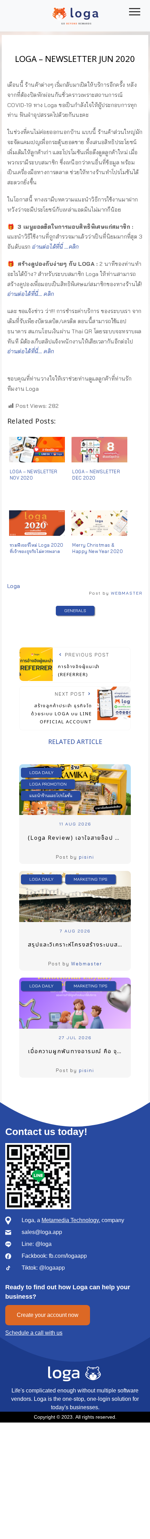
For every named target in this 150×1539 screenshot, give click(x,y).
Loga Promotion (48, 784)
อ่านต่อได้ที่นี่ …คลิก (55, 246)
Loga (13, 585)
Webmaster (86, 963)
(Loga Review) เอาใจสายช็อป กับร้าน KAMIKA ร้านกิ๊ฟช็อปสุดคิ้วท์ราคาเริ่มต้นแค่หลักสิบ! (79, 838)
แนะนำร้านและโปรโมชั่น (50, 795)
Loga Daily (41, 772)
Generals (75, 610)
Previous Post (83, 665)
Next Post (61, 708)
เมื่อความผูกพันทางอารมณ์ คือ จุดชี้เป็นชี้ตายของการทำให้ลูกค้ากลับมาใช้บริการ (79, 1051)
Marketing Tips (90, 879)
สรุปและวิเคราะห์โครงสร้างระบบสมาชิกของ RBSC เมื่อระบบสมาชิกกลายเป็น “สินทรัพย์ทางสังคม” (79, 945)
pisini (86, 857)
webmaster (127, 593)
